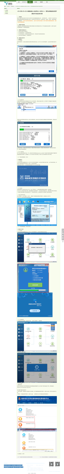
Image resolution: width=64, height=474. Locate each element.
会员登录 (55, 0)
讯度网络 (32, 473)
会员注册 (58, 0)
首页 (5, 6)
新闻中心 (8, 6)
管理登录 (35, 473)
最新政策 (12, 6)
